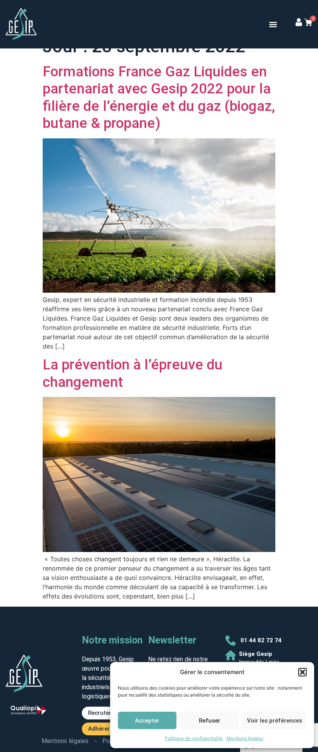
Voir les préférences (274, 720)
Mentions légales (244, 738)
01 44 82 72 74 (261, 640)
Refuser (209, 720)
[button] (302, 672)
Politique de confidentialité (194, 738)
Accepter (147, 720)
